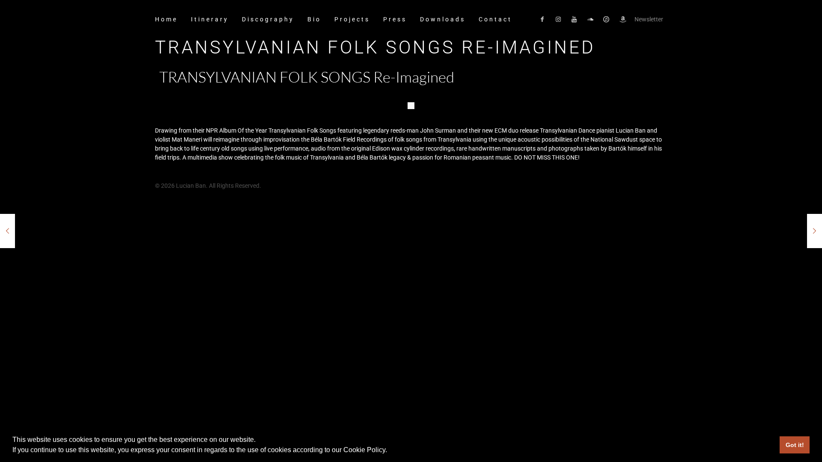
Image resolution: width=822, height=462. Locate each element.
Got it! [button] (795, 444)
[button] (390, 451)
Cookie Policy (364, 449)
